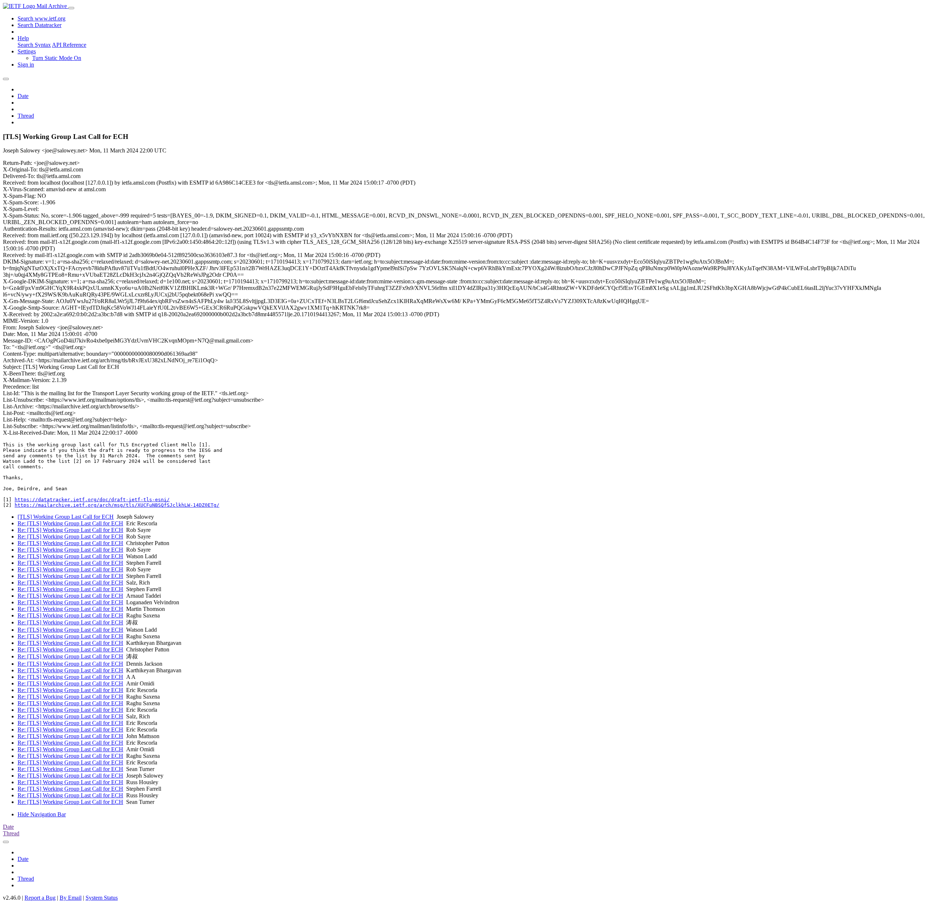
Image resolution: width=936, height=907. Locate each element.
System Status (102, 898)
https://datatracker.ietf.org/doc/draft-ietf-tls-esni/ (92, 499)
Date (23, 96)
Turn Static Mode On (56, 58)
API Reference (69, 45)
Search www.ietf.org (41, 18)
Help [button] (23, 38)
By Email (71, 898)
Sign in (26, 64)
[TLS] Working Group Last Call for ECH (66, 517)
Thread (26, 116)
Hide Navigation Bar (42, 814)
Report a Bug (40, 898)
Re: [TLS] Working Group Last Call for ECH (70, 523)
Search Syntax (34, 45)
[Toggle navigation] (71, 8)
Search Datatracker (39, 25)
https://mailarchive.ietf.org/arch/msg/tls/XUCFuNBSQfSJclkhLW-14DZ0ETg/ (117, 505)
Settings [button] (27, 51)
